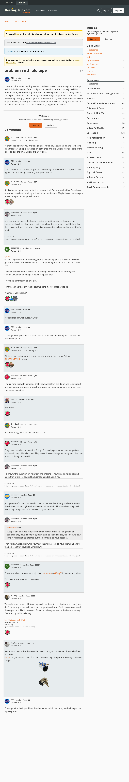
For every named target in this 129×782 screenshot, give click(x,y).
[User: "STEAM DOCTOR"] (11, 298)
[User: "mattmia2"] (7, 201)
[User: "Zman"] (11, 364)
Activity (89, 57)
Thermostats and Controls (105, 162)
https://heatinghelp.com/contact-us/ (41, 42)
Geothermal (105, 123)
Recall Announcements (105, 187)
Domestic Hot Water (105, 113)
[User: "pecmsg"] (7, 400)
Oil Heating (105, 132)
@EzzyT (58, 573)
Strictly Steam (105, 157)
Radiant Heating (105, 147)
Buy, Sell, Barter (105, 172)
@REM (8, 256)
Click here (9, 51)
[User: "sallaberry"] (7, 496)
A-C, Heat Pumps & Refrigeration (105, 93)
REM (12, 78)
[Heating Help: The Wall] (17, 10)
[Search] (98, 10)
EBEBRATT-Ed (16, 248)
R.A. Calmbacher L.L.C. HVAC (15, 620)
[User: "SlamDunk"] (7, 138)
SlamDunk (15, 137)
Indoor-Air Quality (105, 128)
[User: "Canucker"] (11, 201)
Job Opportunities (105, 182)
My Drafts (105, 67)
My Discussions (93, 64)
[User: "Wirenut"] (15, 298)
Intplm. (14, 643)
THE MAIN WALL (105, 88)
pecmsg (14, 399)
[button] (81, 71)
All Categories (92, 50)
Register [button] (50, 125)
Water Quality (105, 167)
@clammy (47, 573)
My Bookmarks (105, 60)
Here (17, 34)
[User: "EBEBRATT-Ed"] (7, 249)
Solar (105, 152)
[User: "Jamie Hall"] (7, 214)
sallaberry (15, 495)
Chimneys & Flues (105, 108)
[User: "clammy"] (7, 597)
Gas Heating (105, 118)
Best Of (90, 71)
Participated (91, 75)
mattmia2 (15, 375)
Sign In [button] (36, 125)
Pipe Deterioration (105, 137)
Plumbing (105, 142)
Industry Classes (105, 177)
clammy (14, 596)
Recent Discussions (95, 53)
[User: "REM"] (7, 79)
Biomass (105, 98)
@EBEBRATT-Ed (12, 359)
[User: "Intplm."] (7, 644)
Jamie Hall (15, 213)
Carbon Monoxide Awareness (105, 103)
